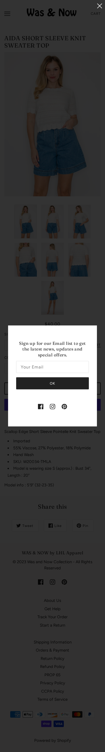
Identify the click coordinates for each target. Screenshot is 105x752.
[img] (41, 406)
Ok (52, 383)
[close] (99, 6)
